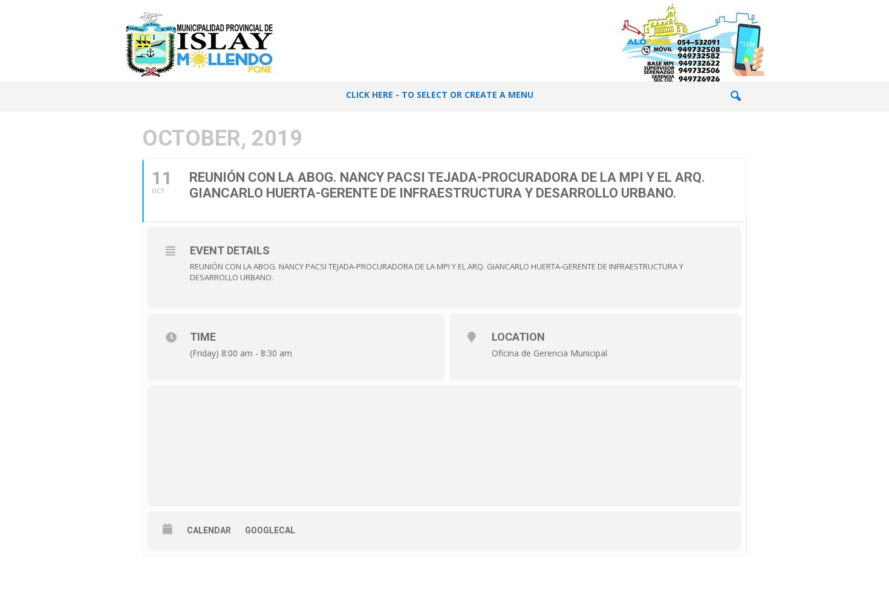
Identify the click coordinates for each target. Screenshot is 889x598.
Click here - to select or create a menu (439, 94)
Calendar (209, 530)
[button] (735, 96)
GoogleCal (270, 530)
